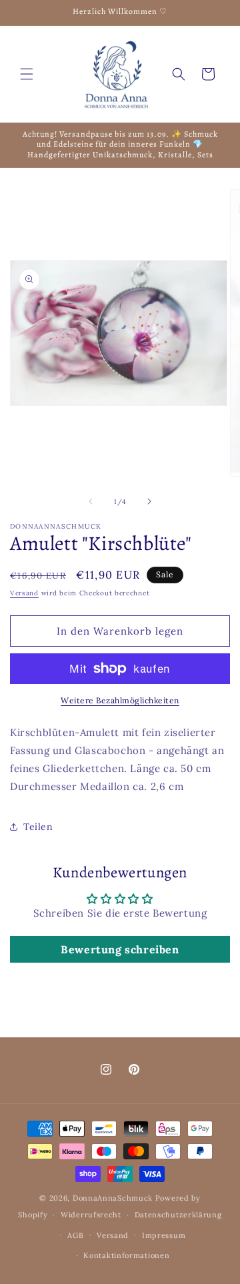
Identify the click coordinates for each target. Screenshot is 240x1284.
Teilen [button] (38, 827)
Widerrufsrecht (91, 1214)
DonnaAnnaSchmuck (113, 1198)
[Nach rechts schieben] (149, 501)
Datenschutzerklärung (178, 1214)
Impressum (163, 1235)
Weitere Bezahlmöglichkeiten (120, 700)
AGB (75, 1235)
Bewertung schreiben (120, 949)
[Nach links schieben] (90, 501)
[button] (26, 74)
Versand (24, 593)
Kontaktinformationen (126, 1255)
